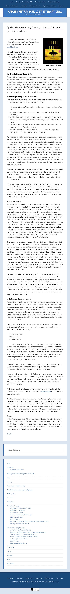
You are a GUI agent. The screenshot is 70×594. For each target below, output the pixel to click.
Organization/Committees (17, 470)
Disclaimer (10, 498)
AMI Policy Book (11, 494)
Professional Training (13, 506)
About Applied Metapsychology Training (20, 508)
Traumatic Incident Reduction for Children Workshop (24, 537)
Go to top (9, 434)
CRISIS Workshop (14, 541)
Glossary (9, 482)
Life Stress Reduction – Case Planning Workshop (23, 534)
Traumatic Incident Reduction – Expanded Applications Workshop (27, 532)
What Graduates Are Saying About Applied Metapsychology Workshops (29, 521)
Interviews (10, 555)
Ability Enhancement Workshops (18, 543)
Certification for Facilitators (17, 510)
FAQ (8, 478)
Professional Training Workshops (16, 528)
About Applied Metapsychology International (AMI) (20, 474)
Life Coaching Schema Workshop (19, 539)
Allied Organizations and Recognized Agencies (19, 490)
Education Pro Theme (28, 582)
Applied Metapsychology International (35, 11)
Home (8, 463)
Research (9, 559)
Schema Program (46, 391)
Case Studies (10, 547)
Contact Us (10, 467)
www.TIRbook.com (12, 47)
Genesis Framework (41, 582)
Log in (56, 582)
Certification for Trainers (16, 512)
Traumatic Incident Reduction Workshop (21, 530)
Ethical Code (10, 502)
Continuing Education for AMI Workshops (21, 515)
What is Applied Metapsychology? (16, 486)
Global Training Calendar (16, 517)
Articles (9, 551)
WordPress (51, 582)
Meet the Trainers (14, 519)
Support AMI (10, 563)
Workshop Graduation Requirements (19, 524)
